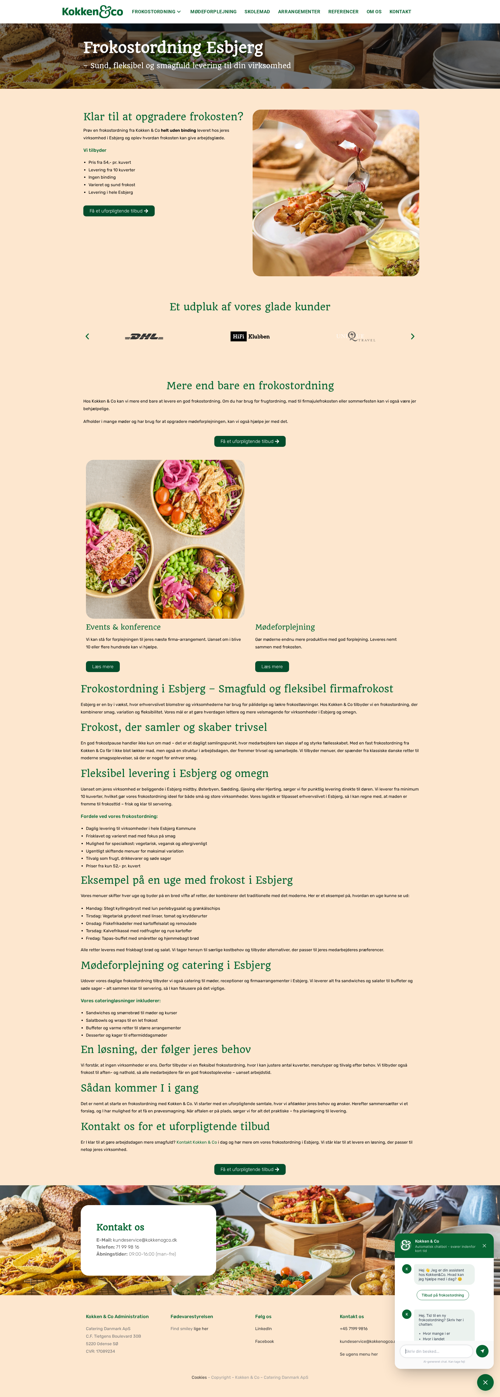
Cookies (199, 1377)
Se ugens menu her (359, 1354)
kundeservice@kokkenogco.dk (145, 1240)
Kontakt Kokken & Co (197, 1142)
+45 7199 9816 (354, 1328)
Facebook (264, 1341)
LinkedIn (263, 1328)
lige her (201, 1328)
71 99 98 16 (127, 1247)
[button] (87, 336)
